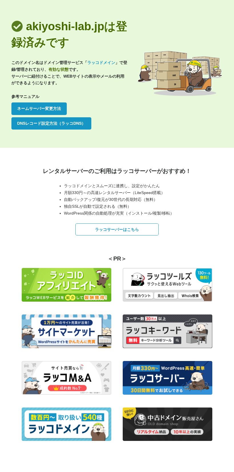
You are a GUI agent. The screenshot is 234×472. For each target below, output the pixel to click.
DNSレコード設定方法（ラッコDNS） (51, 123)
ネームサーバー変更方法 (39, 108)
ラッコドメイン (101, 62)
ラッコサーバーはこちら (117, 229)
